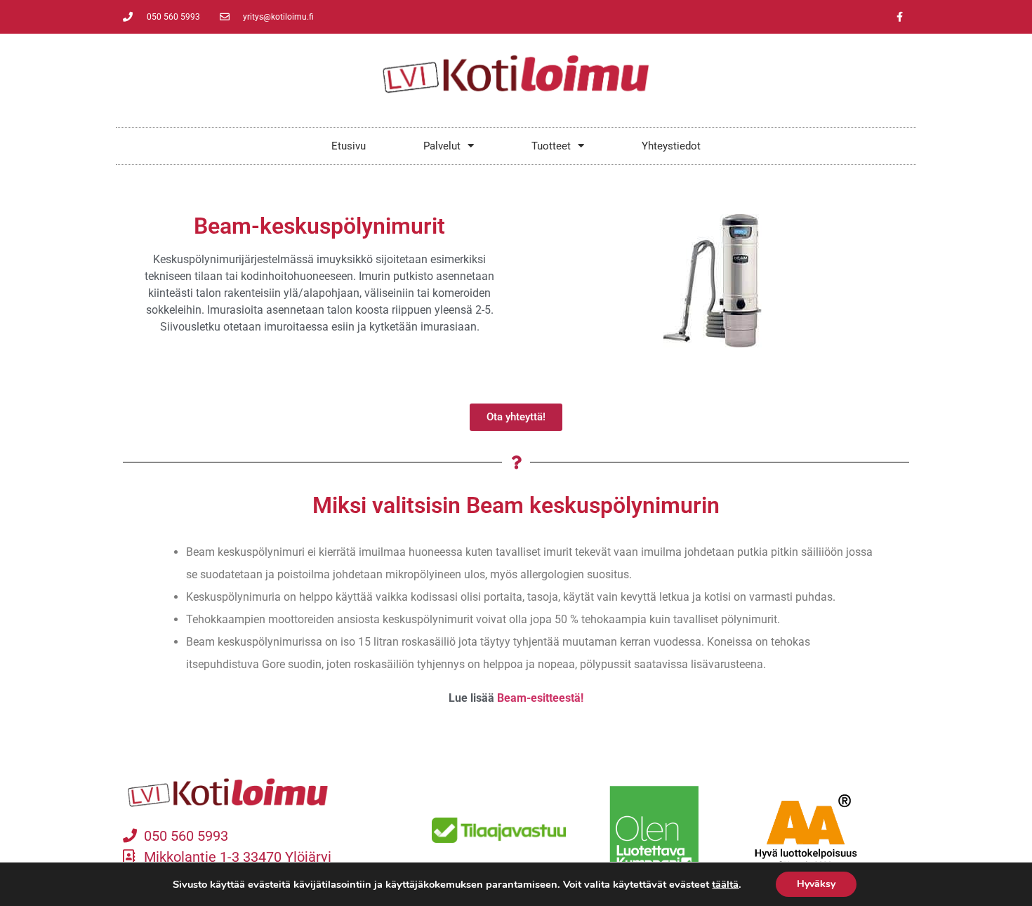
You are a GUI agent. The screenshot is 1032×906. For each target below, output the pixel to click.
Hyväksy (816, 884)
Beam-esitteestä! (540, 698)
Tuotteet (551, 146)
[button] (516, 417)
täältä (725, 884)
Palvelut (442, 146)
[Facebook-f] (899, 17)
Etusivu (348, 146)
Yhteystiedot (671, 146)
